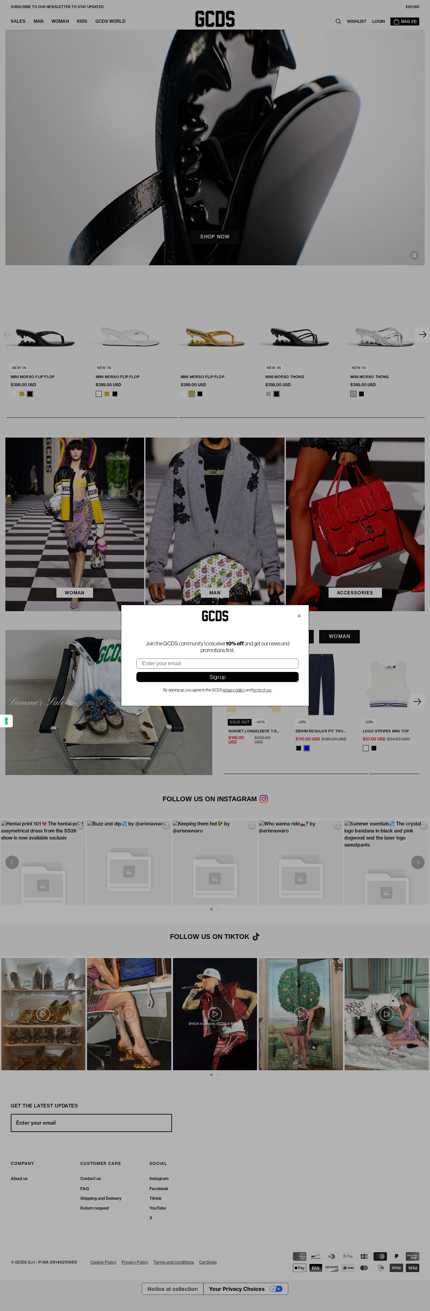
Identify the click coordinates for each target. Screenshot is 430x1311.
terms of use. (262, 690)
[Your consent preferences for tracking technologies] (6, 721)
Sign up (217, 677)
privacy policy (234, 690)
